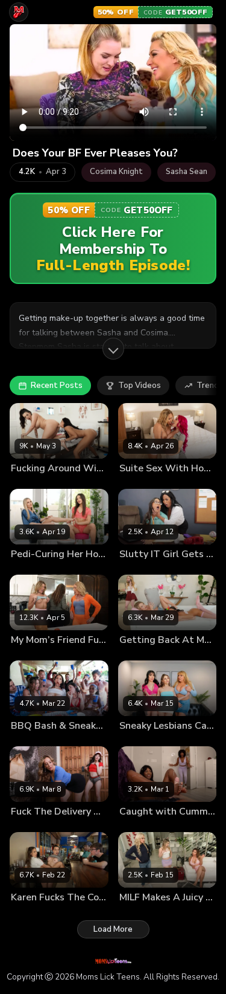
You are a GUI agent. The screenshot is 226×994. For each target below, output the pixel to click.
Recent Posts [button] (57, 385)
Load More (113, 929)
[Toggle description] (113, 349)
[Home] (19, 12)
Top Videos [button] (139, 385)
